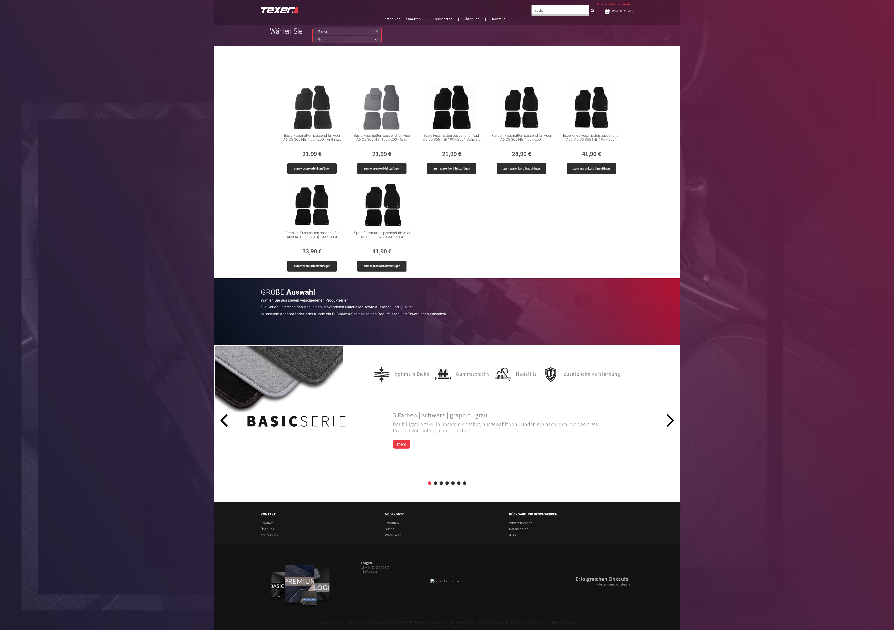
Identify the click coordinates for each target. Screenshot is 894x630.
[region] (447, 423)
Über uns (267, 529)
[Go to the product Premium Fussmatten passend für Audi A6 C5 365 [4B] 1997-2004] (312, 205)
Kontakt (267, 523)
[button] (224, 420)
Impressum (269, 535)
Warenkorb (393, 535)
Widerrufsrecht (520, 523)
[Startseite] (279, 10)
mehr (401, 444)
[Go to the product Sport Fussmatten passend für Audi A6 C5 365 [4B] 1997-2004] (382, 205)
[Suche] (592, 10)
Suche (389, 529)
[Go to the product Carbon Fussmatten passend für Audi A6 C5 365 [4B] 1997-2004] (521, 107)
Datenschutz (518, 529)
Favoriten (392, 523)
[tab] (429, 483)
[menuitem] (408, 18)
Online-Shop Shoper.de (447, 627)
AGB (512, 535)
